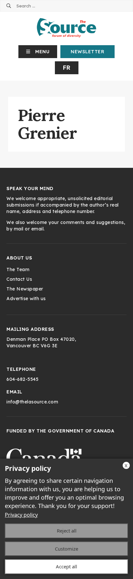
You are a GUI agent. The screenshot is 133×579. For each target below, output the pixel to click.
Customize (66, 548)
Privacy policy (21, 514)
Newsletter (87, 52)
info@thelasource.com (32, 402)
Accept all (66, 566)
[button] (37, 51)
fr (67, 67)
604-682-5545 (22, 379)
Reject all (67, 530)
